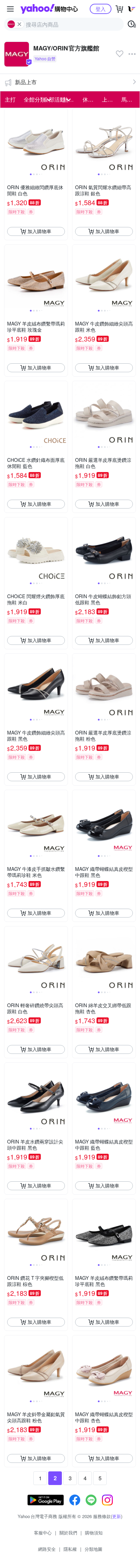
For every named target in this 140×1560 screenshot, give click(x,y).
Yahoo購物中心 (49, 9)
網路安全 (47, 1549)
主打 (10, 99)
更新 (116, 1516)
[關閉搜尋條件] (19, 24)
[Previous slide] (8, 140)
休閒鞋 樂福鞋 (90, 99)
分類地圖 (93, 1549)
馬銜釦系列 (129, 99)
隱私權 (70, 1549)
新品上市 (26, 82)
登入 (100, 8)
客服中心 (43, 1532)
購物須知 (94, 1532)
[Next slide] (63, 140)
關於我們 (68, 1532)
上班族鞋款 (109, 99)
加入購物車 (39, 231)
